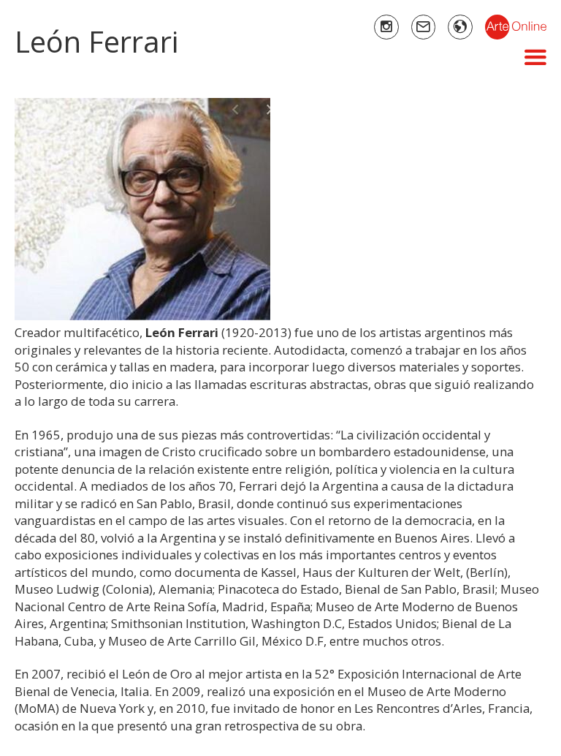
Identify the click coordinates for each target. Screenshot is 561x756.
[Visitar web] (460, 27)
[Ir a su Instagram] (386, 27)
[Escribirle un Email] (423, 27)
